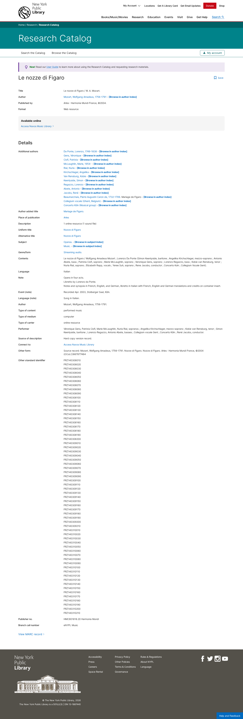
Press (91, 661)
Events (168, 17)
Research (138, 17)
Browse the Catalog (64, 53)
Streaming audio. (73, 252)
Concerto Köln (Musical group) (80, 205)
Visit (180, 17)
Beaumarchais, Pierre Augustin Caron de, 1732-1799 (92, 196)
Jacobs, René (71, 192)
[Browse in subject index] (89, 242)
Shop (222, 5)
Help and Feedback (229, 715)
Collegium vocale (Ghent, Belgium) (82, 201)
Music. (67, 246)
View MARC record (30, 634)
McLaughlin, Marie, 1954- (77, 163)
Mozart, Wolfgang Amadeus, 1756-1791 (85, 96)
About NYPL (147, 661)
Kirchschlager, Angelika (76, 172)
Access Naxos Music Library (79, 344)
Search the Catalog (33, 53)
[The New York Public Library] (32, 11)
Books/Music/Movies (114, 17)
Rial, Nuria (69, 167)
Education (154, 17)
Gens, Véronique (72, 155)
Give (190, 17)
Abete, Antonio (72, 188)
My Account (130, 5)
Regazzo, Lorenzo (73, 184)
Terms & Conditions (125, 666)
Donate (210, 5)
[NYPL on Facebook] (202, 659)
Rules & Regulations (151, 656)
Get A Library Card (168, 5)
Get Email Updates (191, 5)
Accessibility (95, 656)
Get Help (202, 17)
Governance (121, 671)
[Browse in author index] (123, 96)
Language (146, 666)
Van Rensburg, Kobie (75, 176)
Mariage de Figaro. (74, 211)
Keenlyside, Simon (73, 180)
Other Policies (122, 661)
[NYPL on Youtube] (225, 659)
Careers (92, 666)
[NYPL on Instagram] (217, 659)
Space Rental (95, 671)
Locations (149, 5)
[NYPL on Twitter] (210, 659)
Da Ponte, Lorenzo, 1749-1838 (80, 151)
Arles (66, 217)
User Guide (52, 66)
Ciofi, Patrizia (71, 159)
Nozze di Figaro (72, 229)
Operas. (68, 242)
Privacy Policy (122, 656)
